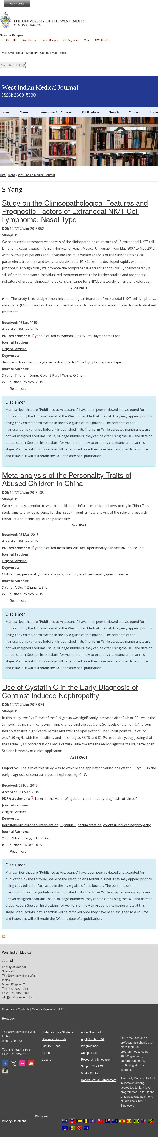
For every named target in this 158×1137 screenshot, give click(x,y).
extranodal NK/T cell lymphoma (79, 362)
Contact (134, 112)
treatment (27, 362)
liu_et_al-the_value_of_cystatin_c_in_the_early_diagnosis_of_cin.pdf (86, 798)
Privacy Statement (14, 1121)
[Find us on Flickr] (22, 1065)
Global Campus (49, 40)
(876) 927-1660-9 (19, 1049)
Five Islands (29, 40)
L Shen (44, 587)
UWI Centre (102, 40)
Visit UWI (8, 53)
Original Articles (14, 349)
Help (63, 53)
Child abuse (11, 574)
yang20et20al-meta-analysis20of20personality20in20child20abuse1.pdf (90, 548)
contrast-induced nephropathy (127, 825)
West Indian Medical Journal (36, 175)
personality (31, 574)
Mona (87, 40)
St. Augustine (71, 40)
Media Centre (90, 1073)
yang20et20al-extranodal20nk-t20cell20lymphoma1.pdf (77, 335)
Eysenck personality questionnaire (101, 574)
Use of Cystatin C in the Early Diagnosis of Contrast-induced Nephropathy (70, 691)
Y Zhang (30, 587)
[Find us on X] (13, 1065)
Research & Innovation (96, 1059)
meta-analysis (52, 574)
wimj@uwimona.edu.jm (17, 997)
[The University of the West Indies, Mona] (42, 19)
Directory (32, 53)
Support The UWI (92, 1066)
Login (154, 112)
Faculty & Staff (51, 1046)
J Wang (65, 375)
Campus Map (49, 53)
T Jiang (20, 375)
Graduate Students (54, 1039)
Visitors (46, 1059)
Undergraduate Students (58, 1032)
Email (19, 53)
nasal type (113, 362)
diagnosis (9, 362)
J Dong (33, 375)
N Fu (15, 838)
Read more (18, 388)
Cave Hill (11, 40)
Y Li (36, 838)
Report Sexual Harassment (98, 1080)
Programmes (89, 1046)
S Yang (7, 375)
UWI (3, 175)
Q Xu (43, 375)
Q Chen (79, 375)
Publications (90, 112)
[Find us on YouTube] (31, 1065)
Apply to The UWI (92, 1039)
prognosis (44, 362)
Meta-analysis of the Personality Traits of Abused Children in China (66, 479)
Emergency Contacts (15, 1009)
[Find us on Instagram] (5, 1072)
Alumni (46, 1053)
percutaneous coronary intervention (30, 825)
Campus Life (89, 1053)
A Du (18, 587)
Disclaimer (42, 1116)
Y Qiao (46, 838)
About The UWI (91, 1032)
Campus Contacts (43, 1009)
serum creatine (89, 825)
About (23, 112)
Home (5, 112)
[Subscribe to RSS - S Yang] (3, 936)
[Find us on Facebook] (5, 1065)
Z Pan (53, 375)
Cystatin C (68, 825)
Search (114, 112)
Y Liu (5, 838)
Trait (69, 574)
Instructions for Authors (55, 112)
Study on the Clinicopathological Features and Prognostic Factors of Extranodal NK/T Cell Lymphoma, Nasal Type (75, 210)
